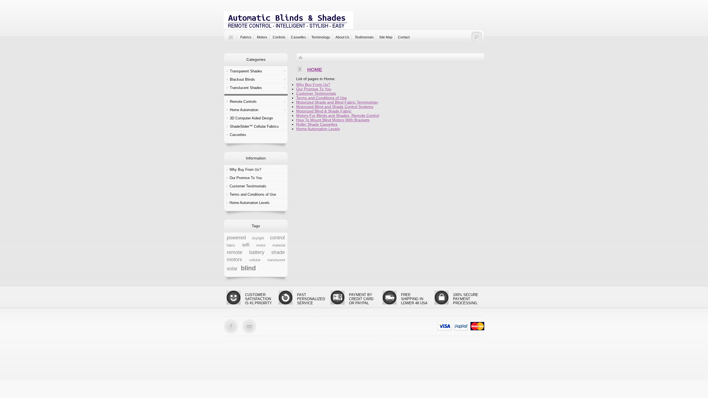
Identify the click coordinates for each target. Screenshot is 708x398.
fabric (231, 245)
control (277, 237)
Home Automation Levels (250, 203)
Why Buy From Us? (245, 169)
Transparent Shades (246, 71)
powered (236, 237)
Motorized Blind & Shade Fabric (324, 111)
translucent (276, 260)
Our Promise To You (246, 178)
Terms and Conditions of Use (253, 194)
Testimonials (364, 37)
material (278, 245)
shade (278, 252)
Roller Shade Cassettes (316, 124)
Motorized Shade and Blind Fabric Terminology (337, 102)
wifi (245, 245)
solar (232, 268)
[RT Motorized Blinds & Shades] (288, 20)
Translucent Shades (246, 88)
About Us (342, 37)
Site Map (385, 37)
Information (256, 158)
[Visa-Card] (445, 326)
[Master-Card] (477, 326)
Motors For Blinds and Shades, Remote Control (337, 115)
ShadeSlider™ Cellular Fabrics (254, 126)
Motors (262, 37)
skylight (258, 238)
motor (261, 245)
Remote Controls (243, 102)
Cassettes (298, 37)
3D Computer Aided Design (251, 118)
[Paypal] (461, 326)
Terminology (320, 37)
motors (234, 259)
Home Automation (244, 110)
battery (256, 252)
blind (248, 268)
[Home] (233, 40)
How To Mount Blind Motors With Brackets (332, 120)
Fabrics (245, 37)
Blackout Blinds (242, 79)
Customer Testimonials (248, 186)
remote (234, 252)
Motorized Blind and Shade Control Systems (334, 106)
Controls (279, 37)
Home (314, 69)
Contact (404, 37)
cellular (255, 260)
